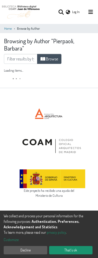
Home (8, 28)
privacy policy (56, 232)
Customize (11, 239)
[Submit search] (61, 12)
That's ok (70, 250)
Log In (76, 12)
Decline (25, 250)
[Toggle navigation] (90, 12)
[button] (68, 11)
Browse (51, 59)
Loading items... (13, 70)
